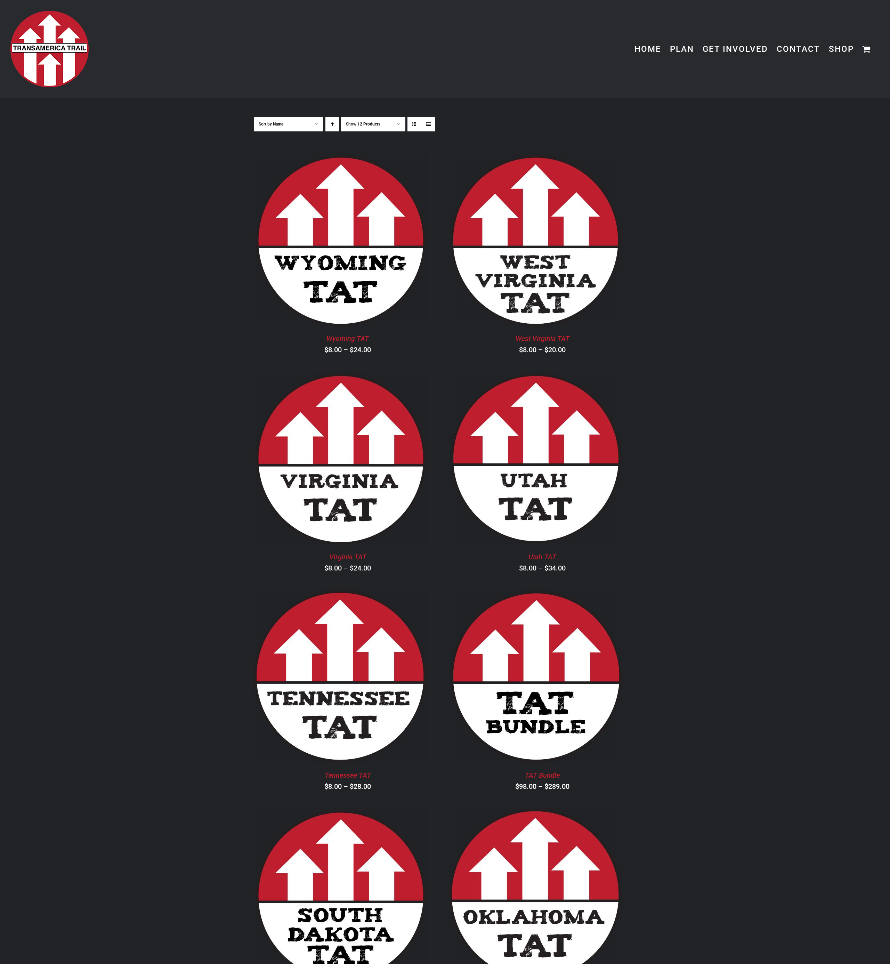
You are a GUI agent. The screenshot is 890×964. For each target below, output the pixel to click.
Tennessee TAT (348, 775)
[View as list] (428, 124)
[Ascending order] (332, 124)
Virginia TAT (347, 557)
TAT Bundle (542, 775)
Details (375, 240)
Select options (321, 240)
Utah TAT (542, 557)
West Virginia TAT (542, 338)
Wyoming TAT (347, 338)
